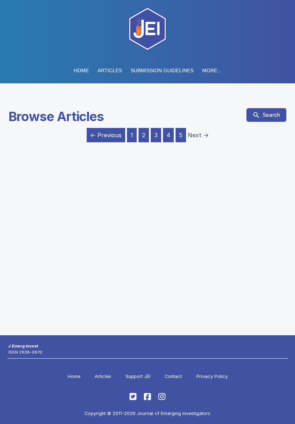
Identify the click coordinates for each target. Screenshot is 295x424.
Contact (173, 376)
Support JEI (138, 376)
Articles (109, 70)
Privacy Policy (212, 376)
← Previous (106, 135)
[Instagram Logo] (161, 397)
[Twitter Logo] (133, 397)
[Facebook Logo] (147, 397)
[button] (162, 70)
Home (81, 70)
